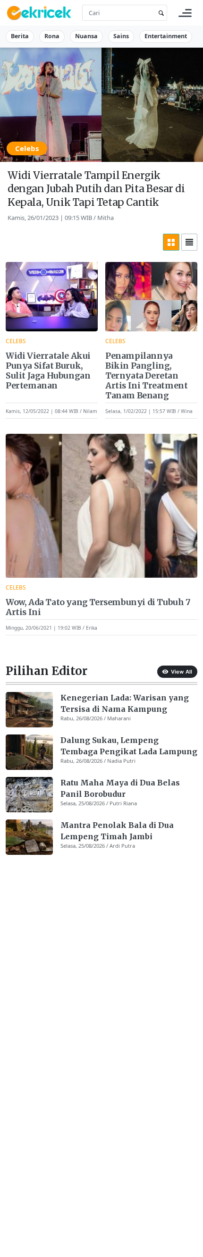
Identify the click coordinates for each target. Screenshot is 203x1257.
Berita (20, 36)
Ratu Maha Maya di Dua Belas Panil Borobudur (120, 788)
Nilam (90, 411)
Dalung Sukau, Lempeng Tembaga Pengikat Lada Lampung (128, 745)
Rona (51, 36)
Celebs (27, 148)
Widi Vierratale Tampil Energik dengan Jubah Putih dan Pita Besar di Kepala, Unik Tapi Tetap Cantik (96, 189)
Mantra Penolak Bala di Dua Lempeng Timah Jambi (117, 830)
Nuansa (86, 36)
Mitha (105, 217)
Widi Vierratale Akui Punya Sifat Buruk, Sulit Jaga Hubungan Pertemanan (48, 371)
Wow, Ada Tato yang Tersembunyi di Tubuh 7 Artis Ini (98, 607)
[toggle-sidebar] (185, 13)
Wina (187, 411)
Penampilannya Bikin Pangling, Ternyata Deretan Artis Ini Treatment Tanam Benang (146, 376)
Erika (91, 627)
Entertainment (165, 36)
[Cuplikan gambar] (29, 709)
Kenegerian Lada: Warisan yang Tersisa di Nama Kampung (124, 703)
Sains (121, 36)
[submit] (159, 13)
